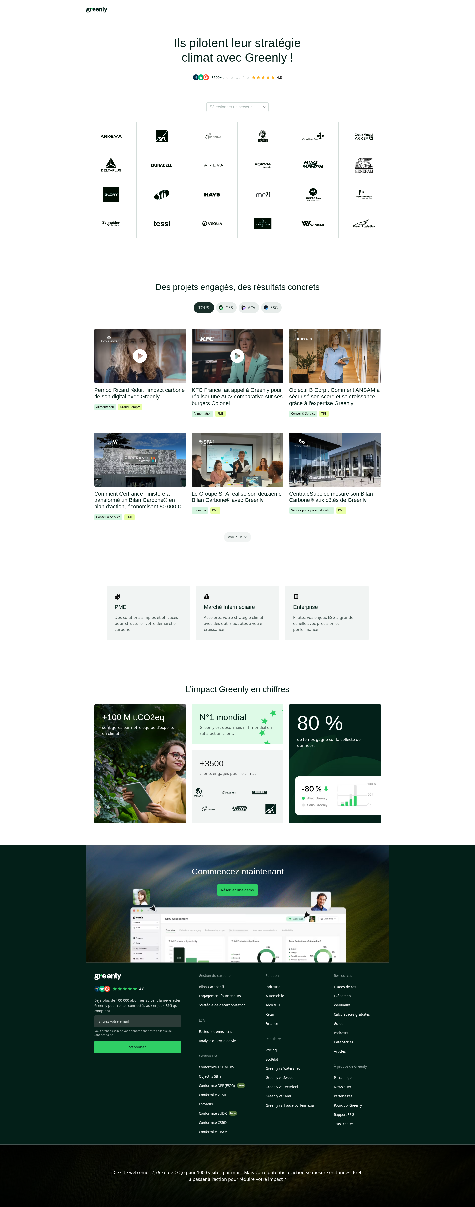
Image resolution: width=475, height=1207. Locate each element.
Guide (339, 1023)
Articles (340, 1051)
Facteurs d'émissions (215, 1031)
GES (229, 307)
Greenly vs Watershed (283, 1068)
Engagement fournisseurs (220, 996)
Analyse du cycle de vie (217, 1040)
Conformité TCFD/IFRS (216, 1067)
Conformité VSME (213, 1094)
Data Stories (343, 1042)
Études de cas (345, 986)
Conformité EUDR (217, 1113)
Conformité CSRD (213, 1122)
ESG (274, 307)
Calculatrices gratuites (352, 1014)
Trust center (343, 1123)
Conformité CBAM (213, 1131)
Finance (272, 1023)
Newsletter (342, 1086)
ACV (251, 307)
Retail (270, 1014)
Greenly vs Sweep (280, 1077)
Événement (343, 996)
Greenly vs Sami (278, 1096)
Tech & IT (273, 1005)
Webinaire (342, 1005)
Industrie (273, 986)
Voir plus (235, 537)
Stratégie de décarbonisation (222, 1005)
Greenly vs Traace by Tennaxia (290, 1105)
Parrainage (343, 1077)
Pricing (271, 1050)
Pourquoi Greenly (348, 1105)
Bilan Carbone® (212, 986)
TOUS (203, 307)
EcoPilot (272, 1059)
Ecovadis (206, 1104)
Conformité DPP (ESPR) (221, 1085)
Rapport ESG (344, 1114)
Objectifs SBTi (210, 1076)
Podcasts (341, 1032)
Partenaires (343, 1096)
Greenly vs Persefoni (282, 1086)
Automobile (275, 996)
